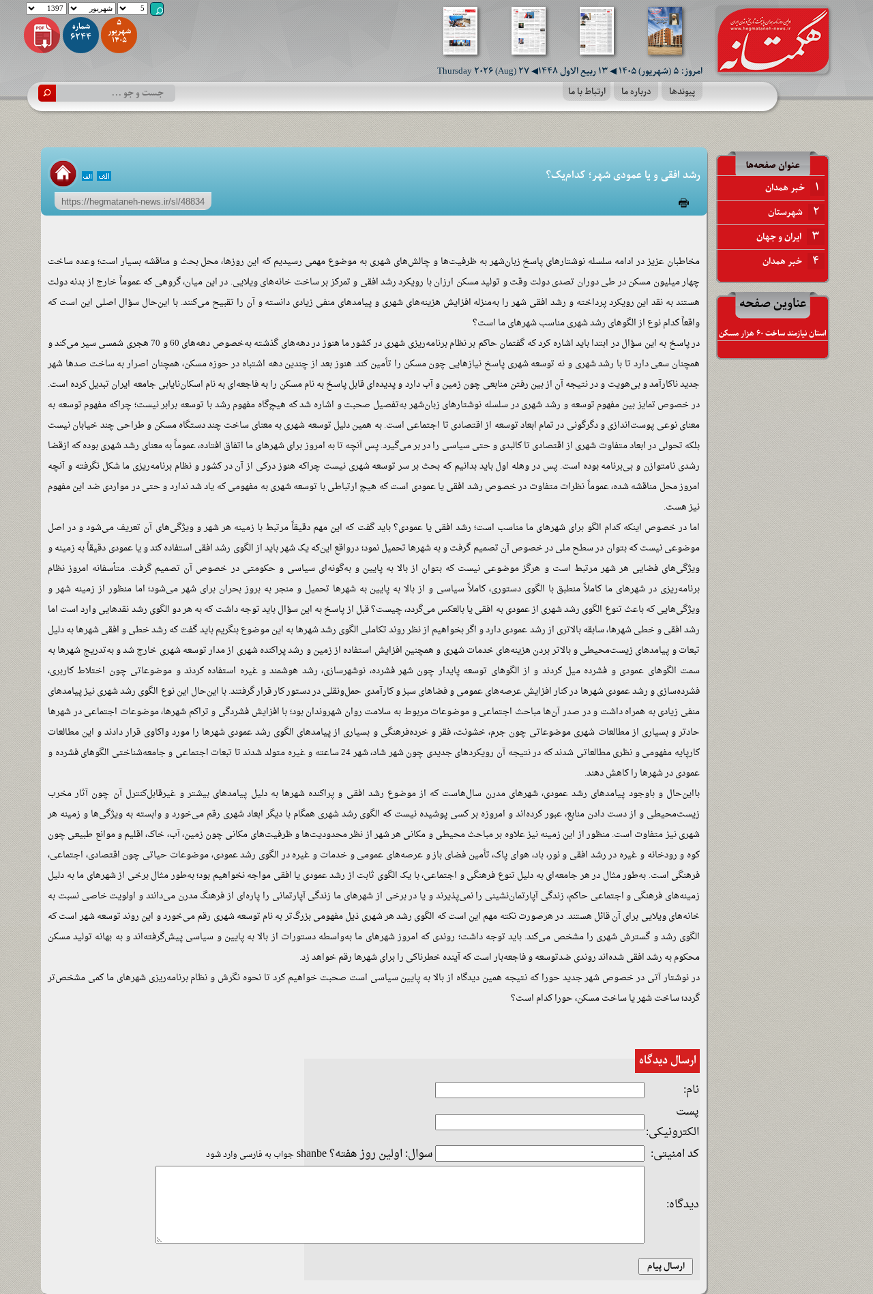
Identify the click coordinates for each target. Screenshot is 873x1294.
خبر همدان (792, 187)
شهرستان (793, 212)
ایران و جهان (787, 237)
